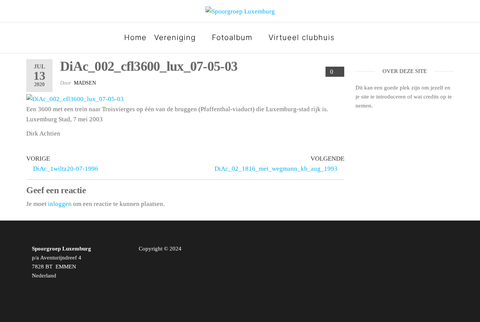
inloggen (60, 203)
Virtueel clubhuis (301, 37)
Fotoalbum (232, 37)
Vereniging (175, 37)
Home (135, 37)
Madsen (85, 83)
